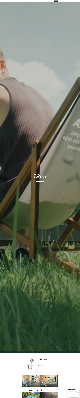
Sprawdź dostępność (40, 181)
